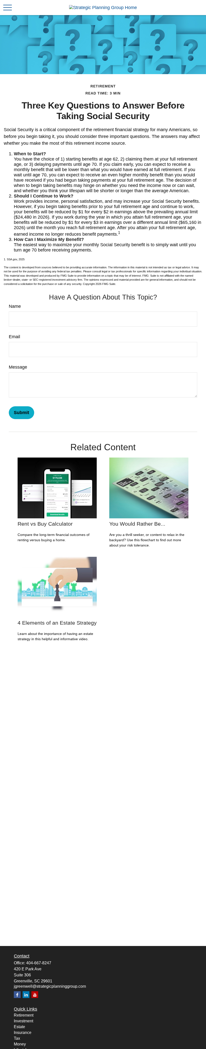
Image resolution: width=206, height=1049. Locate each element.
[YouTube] (34, 994)
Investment (23, 1021)
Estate (19, 1027)
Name (15, 306)
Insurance (22, 1032)
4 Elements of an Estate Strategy (57, 623)
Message (18, 367)
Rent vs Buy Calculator (45, 524)
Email (14, 336)
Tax (17, 1038)
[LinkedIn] (26, 994)
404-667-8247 (38, 963)
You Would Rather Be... (137, 524)
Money (20, 1044)
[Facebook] (17, 994)
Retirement (23, 1015)
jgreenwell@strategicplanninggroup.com (50, 986)
